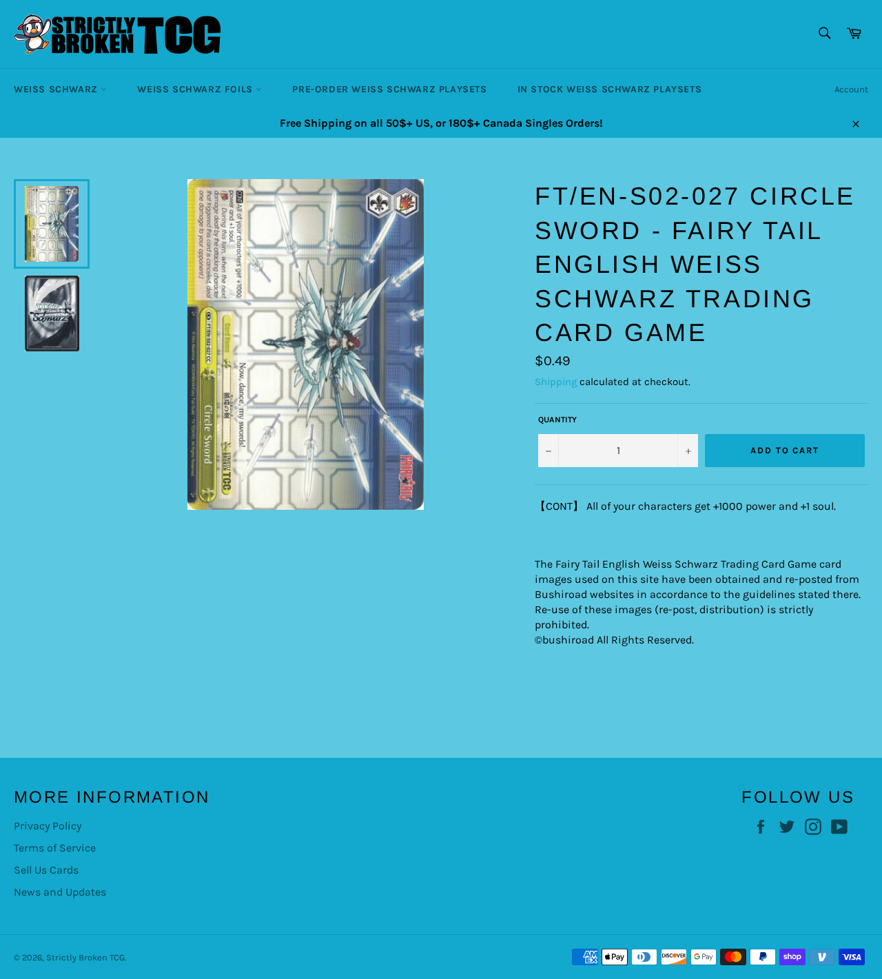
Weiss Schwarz (57, 89)
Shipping (556, 381)
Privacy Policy (47, 825)
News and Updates (60, 891)
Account (851, 89)
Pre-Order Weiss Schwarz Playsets (389, 89)
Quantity (557, 419)
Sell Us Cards (46, 869)
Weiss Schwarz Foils (196, 89)
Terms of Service (55, 847)
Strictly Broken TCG (85, 957)
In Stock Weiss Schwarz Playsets (609, 89)
